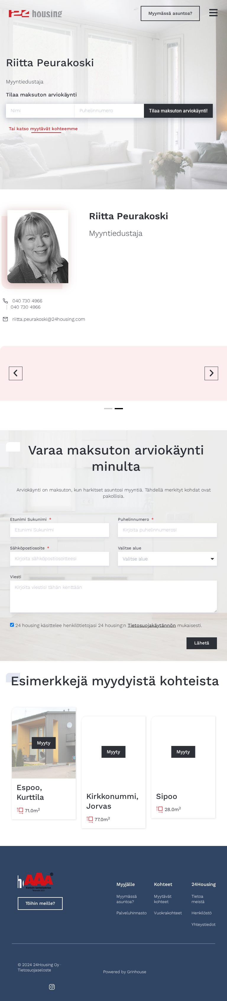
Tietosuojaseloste (34, 970)
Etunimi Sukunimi (29, 519)
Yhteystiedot (203, 924)
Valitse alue (129, 548)
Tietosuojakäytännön (152, 625)
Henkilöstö (202, 912)
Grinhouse (136, 971)
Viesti (15, 577)
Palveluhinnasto (131, 912)
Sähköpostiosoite (28, 548)
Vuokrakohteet (168, 912)
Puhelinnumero (134, 519)
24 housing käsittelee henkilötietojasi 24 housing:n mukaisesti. (108, 625)
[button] (15, 373)
